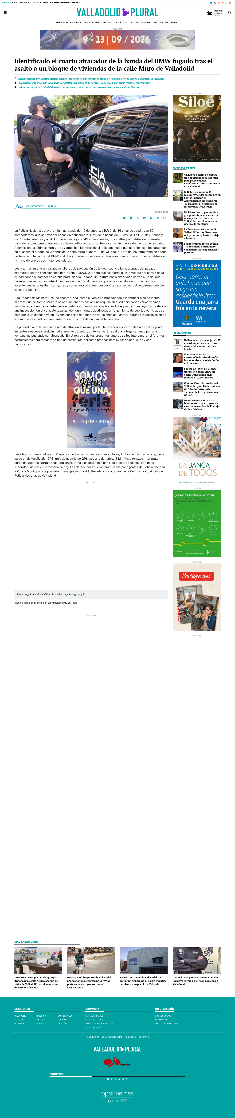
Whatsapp (62, 594)
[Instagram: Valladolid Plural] (55, 206)
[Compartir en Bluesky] (144, 218)
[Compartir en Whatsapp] (164, 218)
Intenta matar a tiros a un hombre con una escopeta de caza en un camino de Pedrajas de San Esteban (202, 405)
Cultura (40, 1020)
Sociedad (77, 2)
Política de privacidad (166, 1024)
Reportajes (42, 1024)
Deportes (65, 2)
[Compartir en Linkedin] (157, 218)
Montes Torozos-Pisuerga (99, 1024)
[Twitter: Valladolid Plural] (49, 206)
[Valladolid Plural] (117, 12)
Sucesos (54, 2)
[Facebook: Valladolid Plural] (52, 206)
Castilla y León (39, 2)
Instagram (74, 594)
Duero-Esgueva (93, 1028)
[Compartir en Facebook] (131, 218)
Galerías (62, 1024)
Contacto (144, 1037)
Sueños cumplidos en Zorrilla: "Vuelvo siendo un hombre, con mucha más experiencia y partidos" (201, 248)
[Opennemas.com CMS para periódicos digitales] (117, 1097)
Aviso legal (161, 1020)
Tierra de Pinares (94, 1016)
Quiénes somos (163, 1016)
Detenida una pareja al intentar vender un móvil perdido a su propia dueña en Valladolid (195, 981)
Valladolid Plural (36, 206)
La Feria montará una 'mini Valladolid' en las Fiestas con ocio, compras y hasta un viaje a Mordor (201, 233)
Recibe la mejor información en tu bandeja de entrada (46, 602)
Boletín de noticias (112, 1037)
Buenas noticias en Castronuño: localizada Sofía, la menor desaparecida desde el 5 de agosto (201, 359)
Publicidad (130, 1037)
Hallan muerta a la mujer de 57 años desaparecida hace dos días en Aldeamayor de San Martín (202, 344)
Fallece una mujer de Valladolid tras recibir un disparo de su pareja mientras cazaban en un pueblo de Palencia (79, 87)
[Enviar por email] (124, 218)
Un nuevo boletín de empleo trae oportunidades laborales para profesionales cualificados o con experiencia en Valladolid (202, 180)
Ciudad (14, 2)
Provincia (25, 2)
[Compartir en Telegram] (151, 218)
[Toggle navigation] (5, 12)
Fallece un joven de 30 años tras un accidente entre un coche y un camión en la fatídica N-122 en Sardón (200, 373)
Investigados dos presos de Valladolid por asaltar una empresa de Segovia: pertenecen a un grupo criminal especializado (84, 83)
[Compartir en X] (137, 218)
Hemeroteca (92, 1037)
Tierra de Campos (94, 1020)
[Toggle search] (230, 12)
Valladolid (20, 1016)
